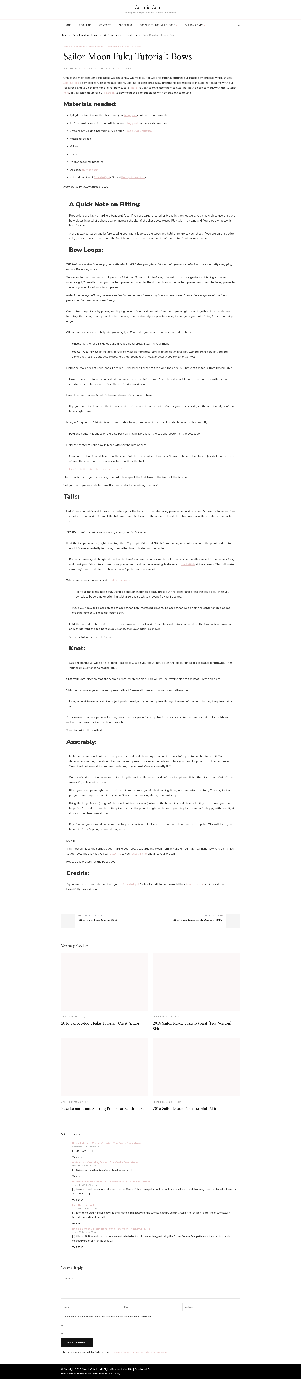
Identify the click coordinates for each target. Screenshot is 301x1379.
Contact (105, 25)
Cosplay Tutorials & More (157, 25)
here (134, 88)
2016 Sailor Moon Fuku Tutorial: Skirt (185, 1109)
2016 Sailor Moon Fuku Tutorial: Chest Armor (100, 1023)
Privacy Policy (112, 1373)
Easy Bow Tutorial (83, 1205)
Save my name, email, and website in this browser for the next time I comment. (108, 1316)
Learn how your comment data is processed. (140, 1352)
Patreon (109, 93)
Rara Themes (68, 1373)
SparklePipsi (71, 83)
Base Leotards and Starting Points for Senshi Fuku (103, 1109)
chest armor (139, 854)
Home (68, 25)
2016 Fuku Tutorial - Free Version (83, 46)
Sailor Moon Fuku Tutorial (124, 46)
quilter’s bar (89, 170)
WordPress (97, 1373)
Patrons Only (194, 25)
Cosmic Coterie (150, 7)
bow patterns (194, 884)
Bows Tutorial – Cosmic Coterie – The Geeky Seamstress (107, 1143)
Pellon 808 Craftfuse (138, 131)
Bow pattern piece (133, 177)
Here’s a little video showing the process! (95, 469)
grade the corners (119, 580)
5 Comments (127, 68)
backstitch (188, 564)
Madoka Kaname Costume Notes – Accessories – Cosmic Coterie (111, 1181)
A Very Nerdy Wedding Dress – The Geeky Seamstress (105, 1162)
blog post (130, 115)
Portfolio (125, 25)
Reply (79, 1157)
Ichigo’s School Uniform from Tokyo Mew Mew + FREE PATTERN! (111, 1228)
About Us (85, 25)
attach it (115, 854)
